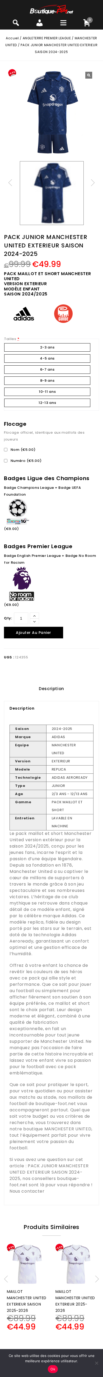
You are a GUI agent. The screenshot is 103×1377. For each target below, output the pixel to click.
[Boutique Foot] (51, 9)
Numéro (26, 460)
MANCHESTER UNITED (68, 1129)
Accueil (12, 38)
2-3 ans (47, 347)
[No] (96, 1363)
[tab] (51, 688)
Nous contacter (27, 1191)
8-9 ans (47, 380)
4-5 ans (47, 358)
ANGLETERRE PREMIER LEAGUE (47, 38)
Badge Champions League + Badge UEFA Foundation (42, 491)
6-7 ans (47, 369)
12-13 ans (47, 402)
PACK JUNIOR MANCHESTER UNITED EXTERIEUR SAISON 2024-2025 (49, 1172)
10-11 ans (47, 391)
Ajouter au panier (33, 632)
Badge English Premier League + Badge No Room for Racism (50, 559)
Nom (22, 449)
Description (51, 688)
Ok (52, 1369)
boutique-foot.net (55, 1104)
